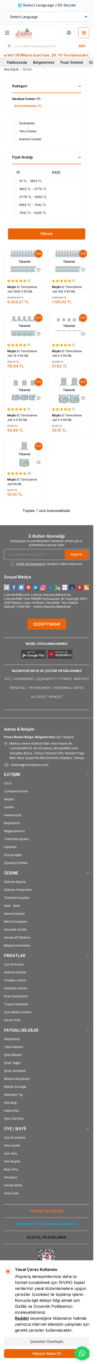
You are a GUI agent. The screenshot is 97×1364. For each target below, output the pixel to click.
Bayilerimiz (12, 823)
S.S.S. (8, 783)
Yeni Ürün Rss (14, 1118)
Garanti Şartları (14, 913)
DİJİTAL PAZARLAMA (46, 1237)
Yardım (9, 807)
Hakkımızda (17, 62)
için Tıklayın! (39, 737)
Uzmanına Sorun (16, 791)
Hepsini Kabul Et (47, 1353)
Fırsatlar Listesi (15, 980)
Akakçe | (55, 697)
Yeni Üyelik (12, 1145)
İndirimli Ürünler (15, 972)
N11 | (8, 679)
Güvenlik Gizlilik (15, 929)
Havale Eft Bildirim (17, 937)
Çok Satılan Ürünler (18, 1012)
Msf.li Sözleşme (15, 921)
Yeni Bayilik (12, 1161)
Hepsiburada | (40, 688)
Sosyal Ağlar (13, 855)
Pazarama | (62, 688)
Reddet (22, 1318)
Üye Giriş (10, 1153)
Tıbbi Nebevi (13, 1047)
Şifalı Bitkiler (13, 1055)
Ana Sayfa (11, 69)
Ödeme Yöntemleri (18, 890)
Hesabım (10, 1177)
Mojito (12, 287)
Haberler (10, 847)
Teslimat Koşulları (17, 898)
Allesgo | (39, 697)
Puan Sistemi (71, 62)
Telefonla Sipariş (16, 839)
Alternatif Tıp (13, 1095)
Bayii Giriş (11, 1169)
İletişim (9, 799)
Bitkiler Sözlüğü (15, 1087)
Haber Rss (11, 1110)
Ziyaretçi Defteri (16, 863)
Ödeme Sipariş (15, 882)
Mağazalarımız (14, 831)
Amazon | (81, 679)
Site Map (10, 1103)
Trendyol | (18, 688)
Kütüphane (12, 1039)
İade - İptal (12, 906)
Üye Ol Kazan (14, 964)
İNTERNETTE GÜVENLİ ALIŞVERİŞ (46, 1224)
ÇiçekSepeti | (46, 679)
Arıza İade (11, 1193)
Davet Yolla (12, 1020)
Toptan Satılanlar (16, 1004)
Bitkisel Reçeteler (17, 1079)
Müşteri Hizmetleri (17, 945)
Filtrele (47, 234)
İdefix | (78, 688)
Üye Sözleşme (14, 1137)
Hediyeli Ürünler (15, 988)
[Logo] (29, 33)
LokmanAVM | (23, 679)
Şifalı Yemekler (15, 1071)
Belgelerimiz (43, 62)
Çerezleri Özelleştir (46, 1341)
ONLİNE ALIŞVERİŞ (47, 1211)
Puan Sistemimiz (16, 996)
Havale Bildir (13, 1185)
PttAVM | (65, 679)
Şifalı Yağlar (12, 1063)
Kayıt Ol (76, 554)
